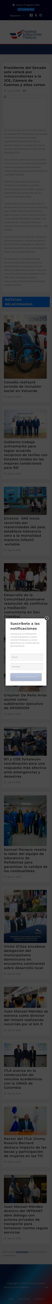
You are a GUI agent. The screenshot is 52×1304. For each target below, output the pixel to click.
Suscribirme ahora (26, 677)
